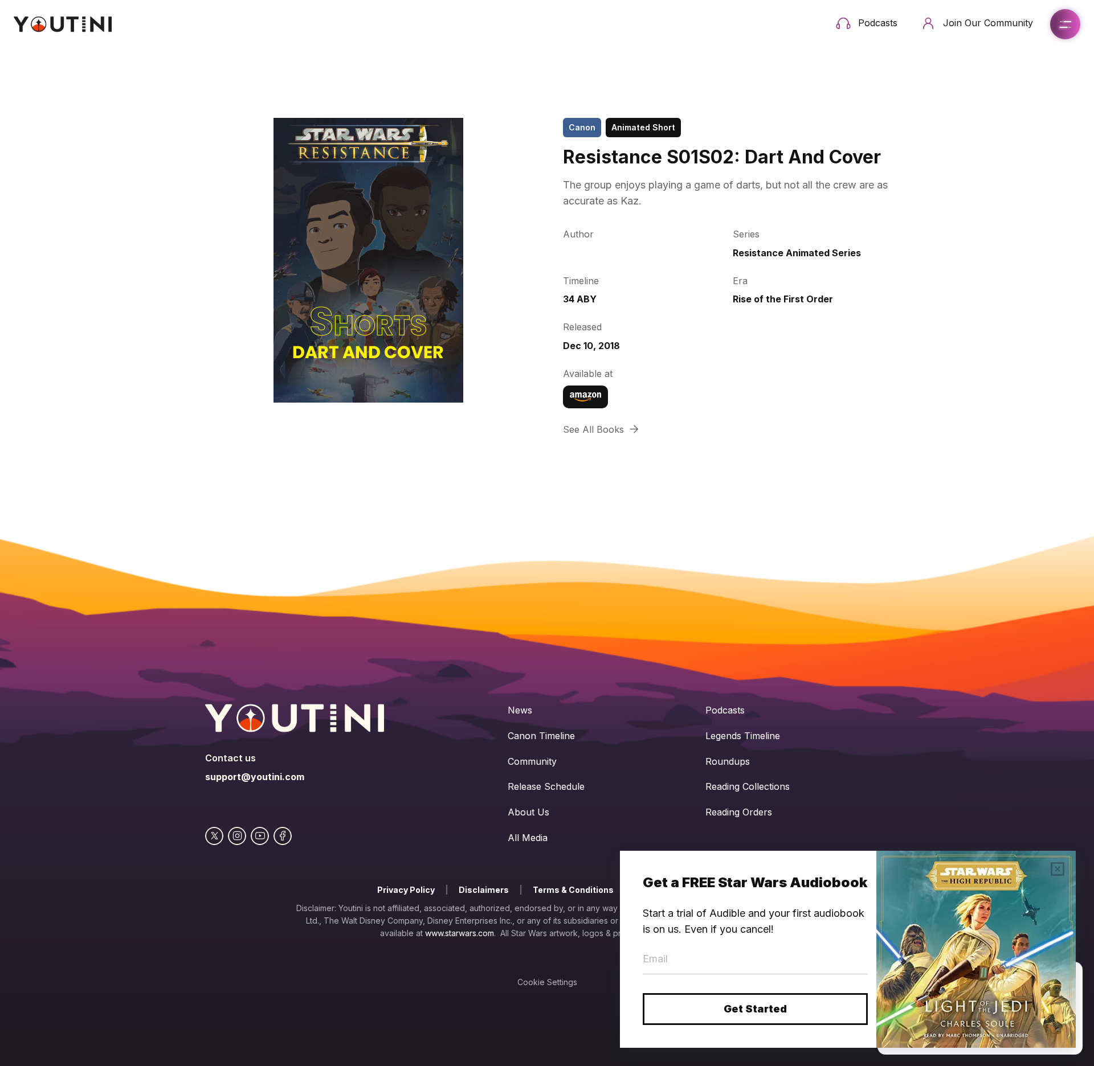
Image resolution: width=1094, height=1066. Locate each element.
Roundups (727, 761)
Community (532, 761)
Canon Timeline (541, 735)
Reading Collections (747, 786)
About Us (528, 812)
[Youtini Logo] (63, 24)
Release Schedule (546, 786)
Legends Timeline (742, 735)
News (520, 710)
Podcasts (725, 710)
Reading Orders (738, 812)
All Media (528, 837)
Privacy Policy (406, 890)
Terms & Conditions (573, 890)
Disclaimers (484, 890)
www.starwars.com (459, 933)
